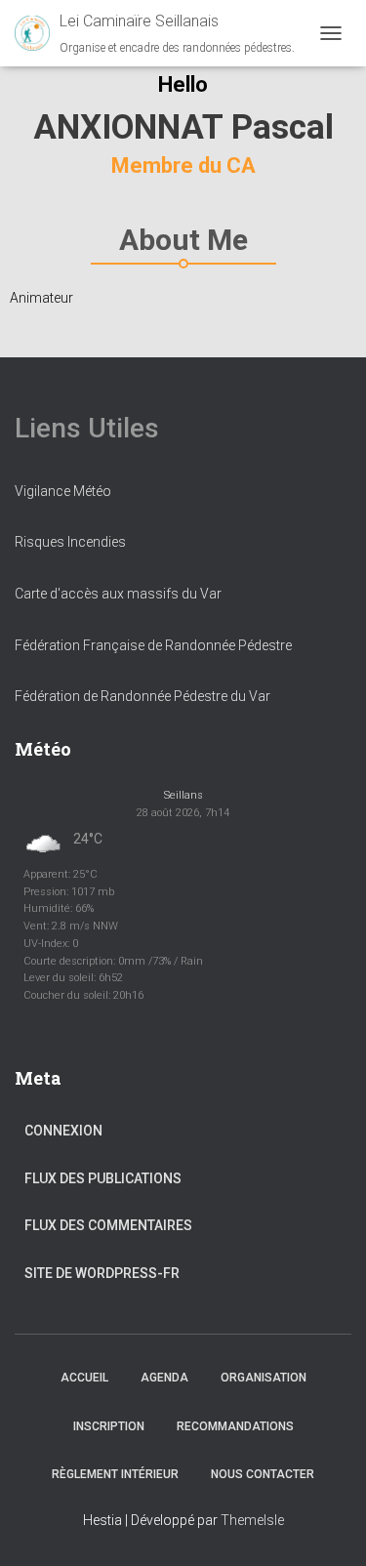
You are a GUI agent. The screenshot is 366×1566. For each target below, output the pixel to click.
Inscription (108, 1426)
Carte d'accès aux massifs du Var (118, 593)
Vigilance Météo (63, 491)
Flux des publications (103, 1178)
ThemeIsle (252, 1520)
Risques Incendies (70, 542)
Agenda (164, 1377)
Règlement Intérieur (115, 1474)
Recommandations (235, 1426)
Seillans (183, 795)
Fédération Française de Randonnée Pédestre (153, 645)
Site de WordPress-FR (102, 1273)
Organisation (263, 1377)
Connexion (63, 1130)
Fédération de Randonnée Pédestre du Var (142, 696)
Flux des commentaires (108, 1225)
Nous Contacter (262, 1474)
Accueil (84, 1377)
